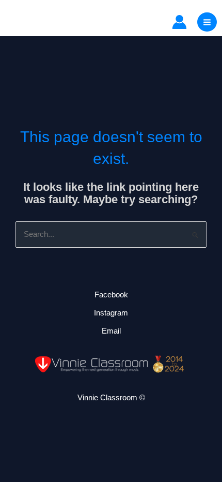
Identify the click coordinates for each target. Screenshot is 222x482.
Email (111, 331)
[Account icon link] (179, 21)
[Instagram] (33, 21)
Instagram (111, 313)
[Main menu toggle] (207, 22)
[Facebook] (12, 21)
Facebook (111, 295)
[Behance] (54, 21)
